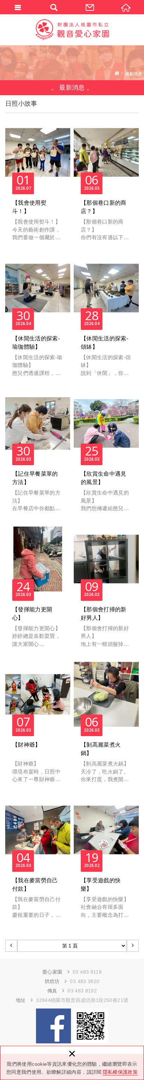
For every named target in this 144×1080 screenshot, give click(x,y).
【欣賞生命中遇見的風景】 (106, 455)
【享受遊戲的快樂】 (106, 862)
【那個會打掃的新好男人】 (106, 591)
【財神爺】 (37, 726)
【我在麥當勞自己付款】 (37, 862)
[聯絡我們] (90, 7)
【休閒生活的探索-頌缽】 (106, 320)
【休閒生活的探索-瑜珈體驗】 (37, 320)
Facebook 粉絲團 (53, 1026)
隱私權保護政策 (120, 1072)
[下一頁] (133, 946)
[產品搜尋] (54, 7)
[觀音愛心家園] (72, 29)
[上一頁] (11, 946)
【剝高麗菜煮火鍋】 (106, 726)
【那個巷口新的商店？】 (106, 184)
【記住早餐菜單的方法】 (37, 455)
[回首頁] (126, 7)
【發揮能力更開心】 (37, 591)
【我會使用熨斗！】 (37, 184)
